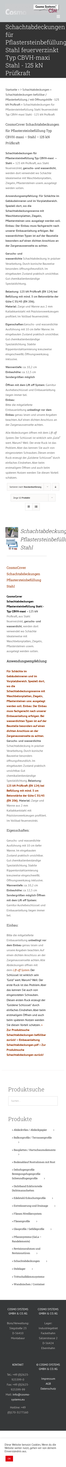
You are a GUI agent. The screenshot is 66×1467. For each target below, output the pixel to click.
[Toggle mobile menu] (58, 16)
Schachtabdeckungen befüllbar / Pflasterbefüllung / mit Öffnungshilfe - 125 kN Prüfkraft (32, 99)
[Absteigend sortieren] (55, 487)
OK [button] (9, 1458)
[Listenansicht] (36, 506)
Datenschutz (48, 1388)
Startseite (11, 89)
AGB (48, 1383)
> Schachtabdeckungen (34, 89)
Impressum (48, 1378)
